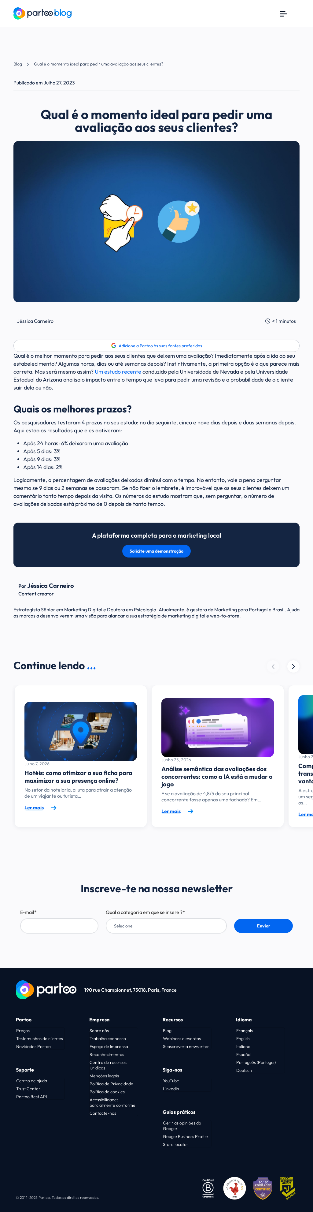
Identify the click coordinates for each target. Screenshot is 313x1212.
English (243, 1038)
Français (244, 1030)
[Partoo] (42, 12)
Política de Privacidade (111, 1084)
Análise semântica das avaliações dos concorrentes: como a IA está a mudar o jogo (217, 776)
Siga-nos (172, 1070)
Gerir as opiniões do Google (182, 1125)
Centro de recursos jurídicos (108, 1065)
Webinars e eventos (182, 1038)
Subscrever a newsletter (186, 1046)
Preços (23, 1030)
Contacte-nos (103, 1113)
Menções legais (104, 1076)
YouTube (171, 1080)
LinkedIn (171, 1088)
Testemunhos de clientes (39, 1038)
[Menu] (283, 13)
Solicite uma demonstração (156, 551)
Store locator (175, 1144)
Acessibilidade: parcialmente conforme (112, 1102)
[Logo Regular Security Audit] (288, 1187)
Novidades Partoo (33, 1046)
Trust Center (28, 1088)
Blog (17, 64)
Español (243, 1054)
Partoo (23, 1019)
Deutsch (244, 1070)
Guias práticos (179, 1112)
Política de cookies (107, 1092)
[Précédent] (293, 666)
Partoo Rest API (31, 1096)
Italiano (243, 1046)
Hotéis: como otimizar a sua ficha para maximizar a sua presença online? (78, 776)
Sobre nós (99, 1030)
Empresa (99, 1019)
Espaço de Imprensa (109, 1046)
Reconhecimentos (107, 1054)
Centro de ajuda (31, 1080)
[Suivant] (273, 666)
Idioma (244, 1019)
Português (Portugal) (256, 1062)
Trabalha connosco (108, 1038)
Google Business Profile (185, 1136)
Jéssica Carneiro (35, 321)
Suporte (25, 1070)
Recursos (173, 1019)
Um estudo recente (118, 371)
